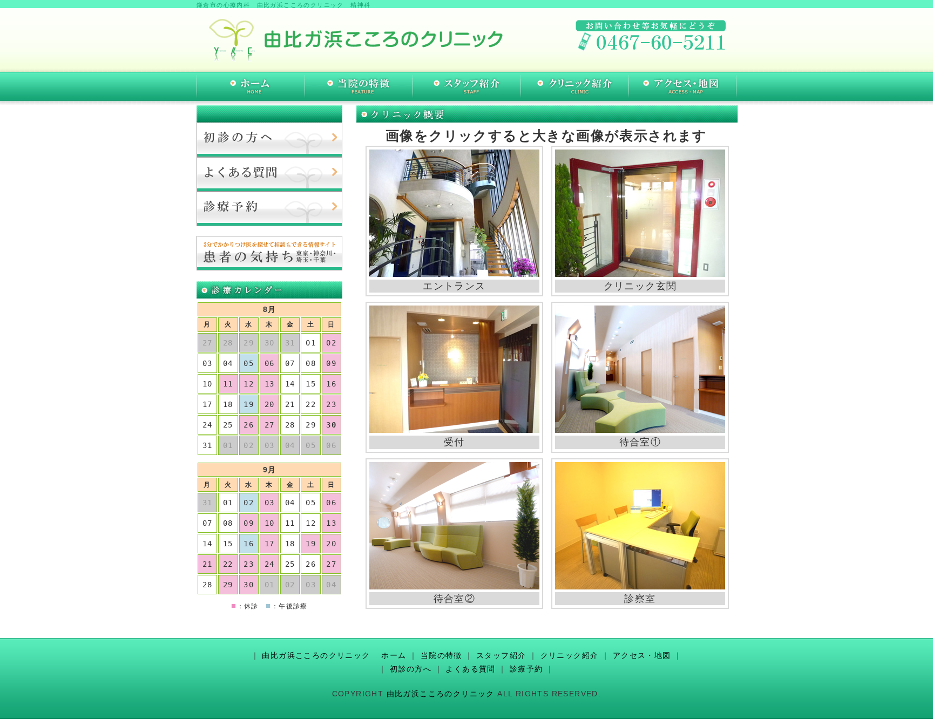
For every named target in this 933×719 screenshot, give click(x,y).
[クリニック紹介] (574, 86)
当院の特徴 (441, 655)
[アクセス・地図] (682, 86)
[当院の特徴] (359, 86)
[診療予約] (269, 209)
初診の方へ (410, 668)
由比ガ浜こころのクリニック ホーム (334, 655)
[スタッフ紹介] (466, 86)
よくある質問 (470, 668)
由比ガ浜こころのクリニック (441, 693)
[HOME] (251, 86)
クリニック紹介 (569, 655)
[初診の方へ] (269, 140)
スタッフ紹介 (501, 655)
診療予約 (526, 668)
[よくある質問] (269, 174)
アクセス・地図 (642, 655)
